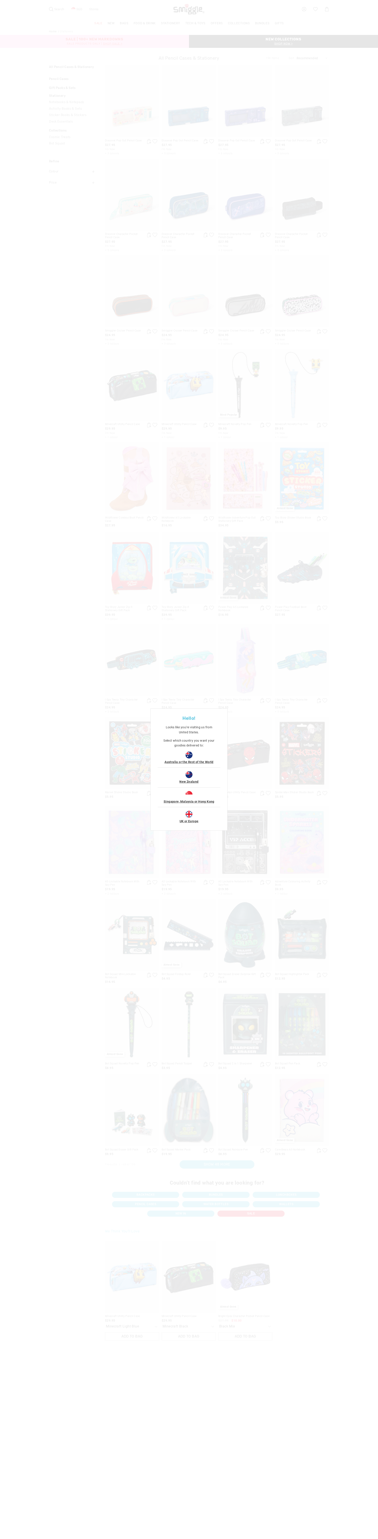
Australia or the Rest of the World (189, 762)
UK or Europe (189, 821)
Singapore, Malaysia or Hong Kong (189, 801)
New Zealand (188, 781)
